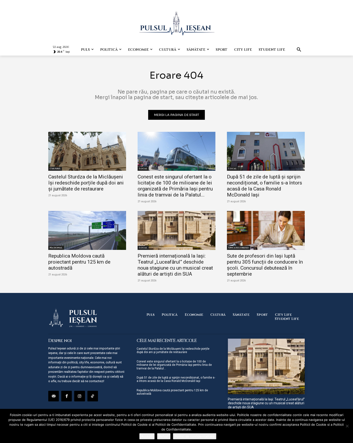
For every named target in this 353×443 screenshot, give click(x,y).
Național (56, 247)
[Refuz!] (347, 426)
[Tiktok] (92, 396)
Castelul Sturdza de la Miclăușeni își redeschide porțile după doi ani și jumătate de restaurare (86, 183)
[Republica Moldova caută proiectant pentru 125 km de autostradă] (87, 230)
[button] (299, 50)
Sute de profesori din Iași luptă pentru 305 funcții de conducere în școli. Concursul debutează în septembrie (265, 265)
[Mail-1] (53, 396)
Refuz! (164, 436)
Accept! (147, 436)
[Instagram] (79, 396)
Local (143, 168)
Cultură (55, 168)
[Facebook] (66, 396)
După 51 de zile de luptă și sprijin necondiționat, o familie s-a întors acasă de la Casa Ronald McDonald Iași (264, 186)
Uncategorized (238, 247)
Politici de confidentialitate (194, 436)
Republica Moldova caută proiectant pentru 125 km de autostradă (79, 262)
